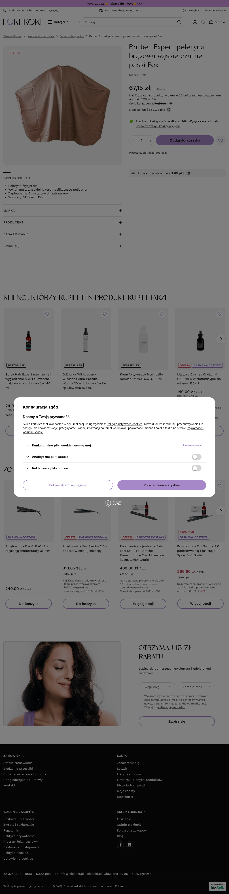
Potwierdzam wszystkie (162, 485)
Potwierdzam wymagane (68, 485)
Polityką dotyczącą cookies (124, 423)
